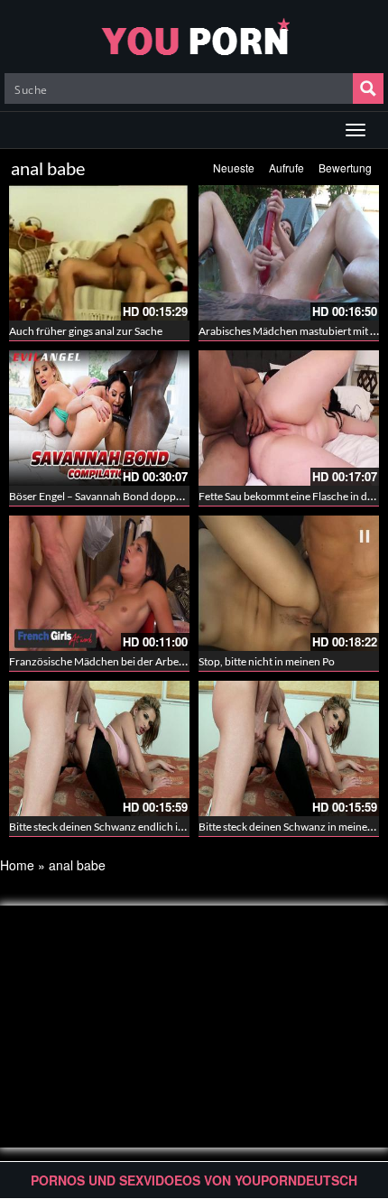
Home (17, 865)
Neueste (233, 167)
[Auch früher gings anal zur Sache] (99, 253)
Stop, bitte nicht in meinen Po (267, 661)
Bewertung (345, 167)
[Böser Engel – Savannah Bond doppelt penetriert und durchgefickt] (99, 418)
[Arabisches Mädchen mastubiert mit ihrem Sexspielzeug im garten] (289, 253)
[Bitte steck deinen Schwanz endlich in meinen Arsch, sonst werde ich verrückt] (99, 748)
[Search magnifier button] (368, 88)
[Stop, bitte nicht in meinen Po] (289, 583)
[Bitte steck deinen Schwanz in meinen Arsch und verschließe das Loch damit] (289, 748)
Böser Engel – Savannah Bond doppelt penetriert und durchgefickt (164, 496)
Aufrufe (286, 167)
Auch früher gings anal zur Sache (85, 331)
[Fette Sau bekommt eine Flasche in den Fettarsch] (289, 418)
